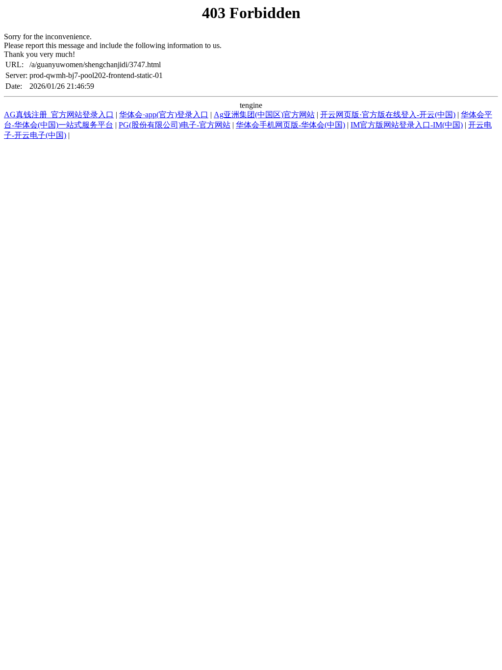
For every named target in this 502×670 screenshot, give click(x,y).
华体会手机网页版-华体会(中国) (290, 125)
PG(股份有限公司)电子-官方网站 (174, 125)
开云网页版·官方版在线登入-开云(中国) (387, 114)
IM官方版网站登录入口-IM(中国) (407, 125)
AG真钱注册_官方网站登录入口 (59, 114)
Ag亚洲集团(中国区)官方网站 (264, 114)
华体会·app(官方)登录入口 (163, 114)
